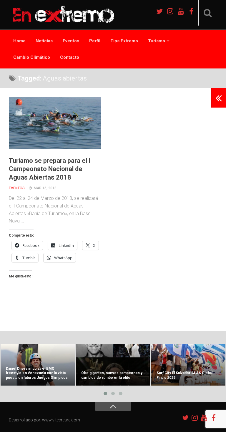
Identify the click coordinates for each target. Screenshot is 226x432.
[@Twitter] (159, 11)
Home (19, 40)
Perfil (94, 40)
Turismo (156, 40)
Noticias (44, 40)
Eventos (71, 40)
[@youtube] (180, 11)
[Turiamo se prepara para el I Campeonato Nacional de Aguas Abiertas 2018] (55, 123)
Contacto (69, 57)
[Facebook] (191, 11)
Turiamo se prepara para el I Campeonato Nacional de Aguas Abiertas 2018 (50, 169)
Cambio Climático (31, 57)
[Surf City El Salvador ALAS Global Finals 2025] (188, 365)
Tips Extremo (124, 40)
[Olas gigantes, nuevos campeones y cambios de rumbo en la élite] (113, 365)
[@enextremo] (170, 11)
